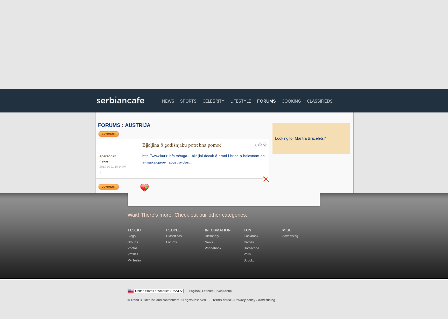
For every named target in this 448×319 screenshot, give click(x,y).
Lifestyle (240, 100)
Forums (266, 101)
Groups (133, 242)
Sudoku (249, 260)
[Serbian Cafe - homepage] (120, 105)
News (168, 100)
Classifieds (320, 100)
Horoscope (251, 248)
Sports (188, 100)
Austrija (137, 125)
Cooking (291, 100)
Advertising (290, 236)
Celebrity (213, 100)
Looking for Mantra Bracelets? (300, 138)
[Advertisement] (224, 45)
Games (249, 242)
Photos (132, 248)
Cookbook (251, 236)
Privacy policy (244, 300)
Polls (247, 254)
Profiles (133, 254)
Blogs (132, 236)
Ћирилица (224, 291)
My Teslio (134, 260)
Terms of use (222, 300)
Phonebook (213, 248)
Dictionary (212, 236)
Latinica (208, 291)
